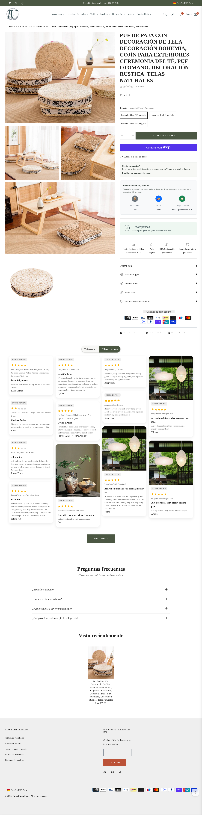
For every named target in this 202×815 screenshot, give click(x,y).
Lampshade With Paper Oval (68, 369)
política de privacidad (14, 754)
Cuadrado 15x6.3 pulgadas (162, 115)
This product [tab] (90, 349)
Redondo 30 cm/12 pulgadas (133, 115)
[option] (59, 77)
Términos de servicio (14, 760)
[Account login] (172, 14)
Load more (101, 539)
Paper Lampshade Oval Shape (22, 452)
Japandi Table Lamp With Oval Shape (25, 495)
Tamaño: (137, 108)
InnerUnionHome (21, 796)
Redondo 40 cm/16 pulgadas (133, 123)
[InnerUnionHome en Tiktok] (121, 772)
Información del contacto (16, 749)
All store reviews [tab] (109, 349)
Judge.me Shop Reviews (113, 369)
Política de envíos (13, 743)
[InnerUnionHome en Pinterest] (105, 772)
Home (12, 26)
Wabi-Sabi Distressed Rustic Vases (71, 511)
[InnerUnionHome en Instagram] (113, 772)
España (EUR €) (183, 3)
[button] (165, 14)
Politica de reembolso (14, 738)
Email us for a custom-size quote (136, 173)
